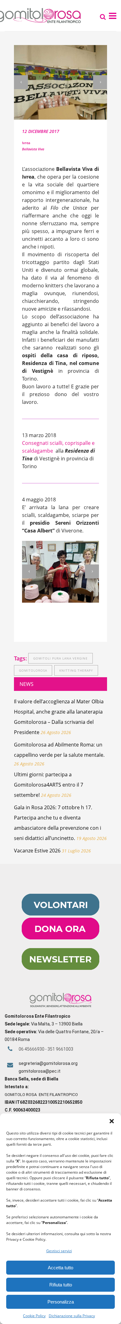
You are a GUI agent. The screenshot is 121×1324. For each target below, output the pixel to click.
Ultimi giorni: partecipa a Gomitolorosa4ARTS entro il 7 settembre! (48, 784)
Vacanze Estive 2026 (37, 850)
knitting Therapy (76, 670)
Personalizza (60, 1301)
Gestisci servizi (59, 1250)
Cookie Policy (34, 1315)
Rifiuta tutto (60, 1284)
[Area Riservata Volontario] (60, 913)
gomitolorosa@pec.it (40, 1071)
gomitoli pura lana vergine (60, 658)
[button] (112, 1121)
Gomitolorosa (33, 670)
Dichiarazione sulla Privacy (72, 1315)
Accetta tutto (60, 1267)
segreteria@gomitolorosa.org (48, 1063)
